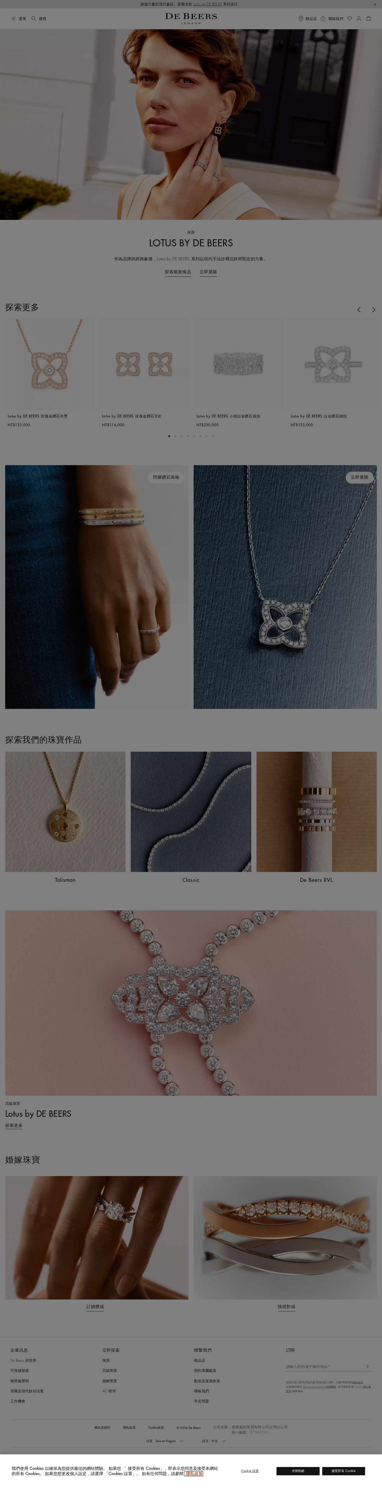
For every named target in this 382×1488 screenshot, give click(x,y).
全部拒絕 (298, 1470)
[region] (191, 1471)
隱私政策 (194, 1474)
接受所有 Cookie (344, 1470)
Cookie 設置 (250, 1470)
